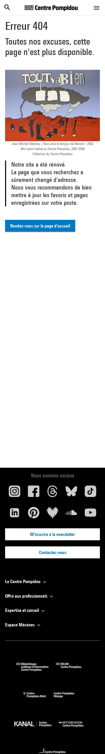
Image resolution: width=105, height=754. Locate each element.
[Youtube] (90, 514)
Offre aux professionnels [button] (26, 596)
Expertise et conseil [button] (22, 610)
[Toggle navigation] (96, 8)
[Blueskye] (71, 493)
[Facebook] (33, 493)
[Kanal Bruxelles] (36, 728)
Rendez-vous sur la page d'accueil (40, 225)
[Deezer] (52, 514)
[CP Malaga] (68, 698)
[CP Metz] (38, 698)
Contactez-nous (52, 552)
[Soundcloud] (71, 514)
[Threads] (52, 493)
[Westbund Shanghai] (75, 728)
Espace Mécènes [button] (20, 624)
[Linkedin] (14, 514)
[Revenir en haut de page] (93, 742)
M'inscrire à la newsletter (52, 534)
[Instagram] (14, 493)
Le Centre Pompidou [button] (23, 581)
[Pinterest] (33, 514)
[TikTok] (90, 493)
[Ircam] (72, 669)
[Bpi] (36, 669)
